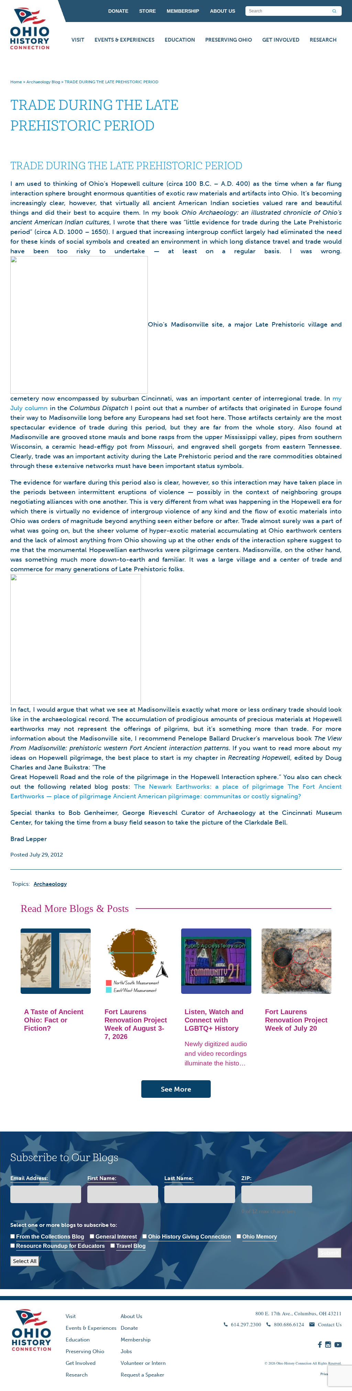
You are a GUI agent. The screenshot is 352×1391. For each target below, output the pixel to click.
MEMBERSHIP (183, 11)
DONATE (118, 11)
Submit (329, 1253)
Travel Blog (131, 1246)
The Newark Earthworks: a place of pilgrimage (209, 786)
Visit (78, 40)
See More (176, 1089)
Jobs (126, 1351)
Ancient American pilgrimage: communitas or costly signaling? (207, 796)
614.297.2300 (246, 1324)
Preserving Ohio (228, 40)
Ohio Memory (259, 1237)
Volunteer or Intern (143, 1363)
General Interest (116, 1237)
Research (323, 40)
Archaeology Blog (43, 81)
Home (16, 81)
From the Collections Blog (50, 1237)
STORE (147, 11)
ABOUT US (222, 11)
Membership (136, 1340)
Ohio (279, 1363)
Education (180, 40)
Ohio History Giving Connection (189, 1237)
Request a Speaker (142, 1375)
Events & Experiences (124, 40)
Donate (129, 1328)
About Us (131, 1316)
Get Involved (280, 40)
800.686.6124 (289, 1324)
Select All (24, 1261)
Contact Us (330, 1324)
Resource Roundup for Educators (60, 1246)
